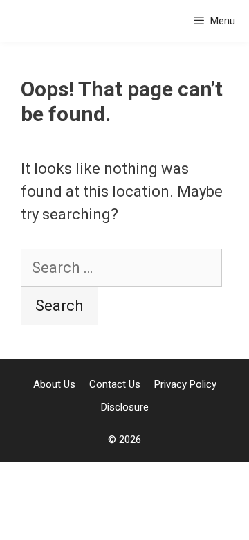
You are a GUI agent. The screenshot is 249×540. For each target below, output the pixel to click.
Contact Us (114, 384)
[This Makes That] (50, 21)
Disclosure (125, 407)
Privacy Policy (185, 384)
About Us (54, 384)
